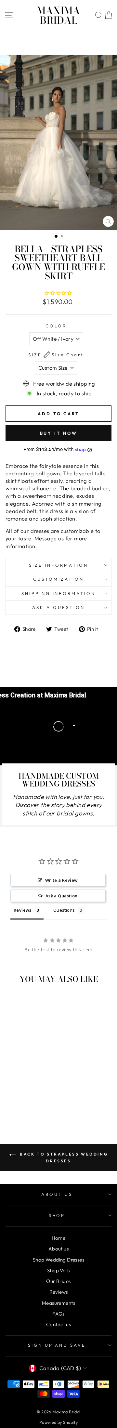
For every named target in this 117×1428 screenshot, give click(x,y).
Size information (58, 565)
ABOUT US (56, 1194)
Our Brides (58, 1281)
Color (56, 325)
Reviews (58, 1292)
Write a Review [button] (61, 880)
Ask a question (58, 607)
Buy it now (58, 433)
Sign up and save (57, 1345)
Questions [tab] (64, 910)
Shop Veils (58, 1270)
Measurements (58, 1303)
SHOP (57, 1215)
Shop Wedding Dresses (58, 1260)
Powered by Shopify (58, 1422)
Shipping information (58, 593)
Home (59, 1238)
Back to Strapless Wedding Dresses (63, 1157)
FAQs (58, 1314)
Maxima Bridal (58, 15)
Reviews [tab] (23, 910)
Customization (58, 579)
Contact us (58, 1324)
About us (58, 1249)
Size (56, 354)
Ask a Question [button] (62, 896)
